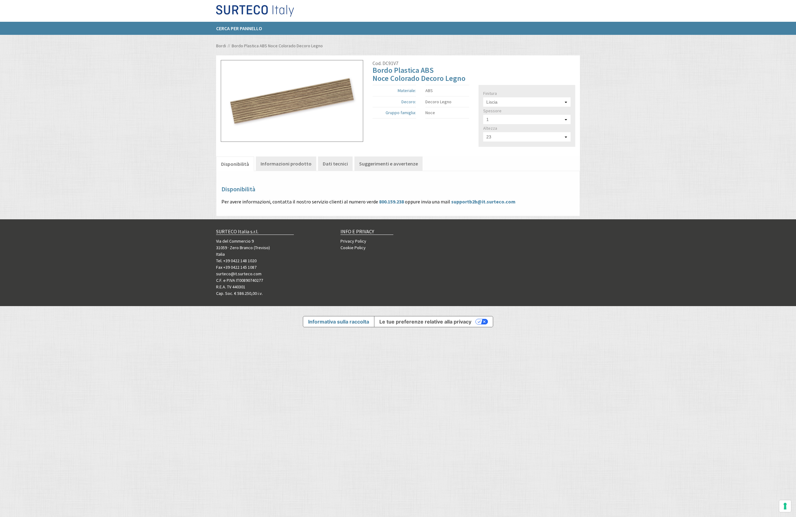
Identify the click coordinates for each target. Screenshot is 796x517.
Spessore (492, 111)
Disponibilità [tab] (235, 164)
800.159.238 (391, 201)
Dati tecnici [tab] (335, 164)
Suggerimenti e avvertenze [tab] (388, 164)
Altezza (490, 128)
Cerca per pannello (239, 28)
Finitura (490, 93)
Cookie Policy (353, 247)
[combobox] (527, 102)
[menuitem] (242, 28)
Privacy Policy (353, 241)
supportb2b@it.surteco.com (483, 201)
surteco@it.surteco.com (238, 274)
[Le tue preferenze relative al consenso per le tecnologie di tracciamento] (785, 506)
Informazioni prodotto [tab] (286, 164)
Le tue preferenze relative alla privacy (425, 322)
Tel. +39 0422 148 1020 (236, 260)
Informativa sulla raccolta (338, 322)
